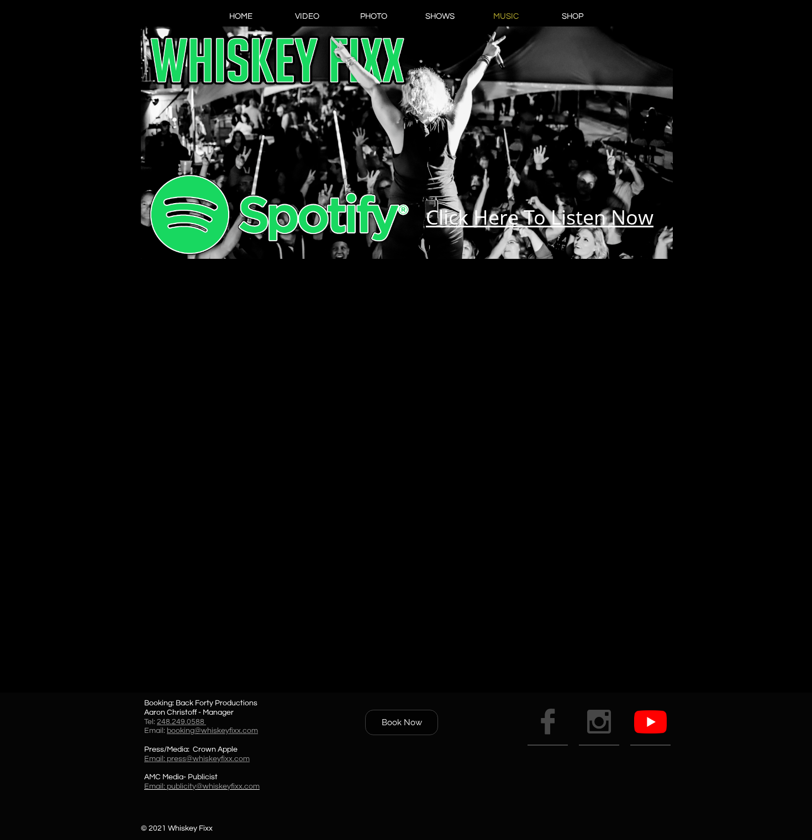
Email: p (157, 786)
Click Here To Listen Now (539, 217)
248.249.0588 (181, 722)
